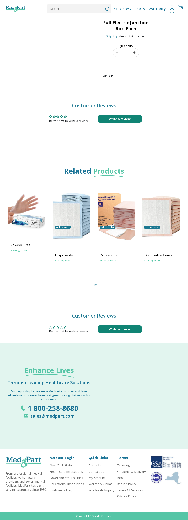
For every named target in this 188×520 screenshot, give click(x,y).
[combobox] (79, 8)
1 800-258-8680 (53, 408)
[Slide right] (102, 285)
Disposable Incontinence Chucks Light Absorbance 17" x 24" (71, 255)
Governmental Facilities (66, 478)
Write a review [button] (120, 119)
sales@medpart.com (52, 416)
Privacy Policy (126, 496)
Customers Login (62, 490)
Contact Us (96, 472)
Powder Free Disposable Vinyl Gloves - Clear (23, 245)
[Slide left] (86, 285)
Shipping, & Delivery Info (131, 475)
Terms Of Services (130, 490)
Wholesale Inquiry (101, 490)
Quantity (126, 46)
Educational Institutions (67, 484)
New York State (61, 465)
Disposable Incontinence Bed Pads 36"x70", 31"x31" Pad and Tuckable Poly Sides (116, 255)
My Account (97, 478)
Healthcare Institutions (66, 472)
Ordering (123, 465)
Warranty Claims (100, 484)
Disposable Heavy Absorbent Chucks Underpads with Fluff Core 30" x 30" (161, 255)
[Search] (107, 8)
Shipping (111, 36)
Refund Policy (126, 484)
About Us (95, 465)
